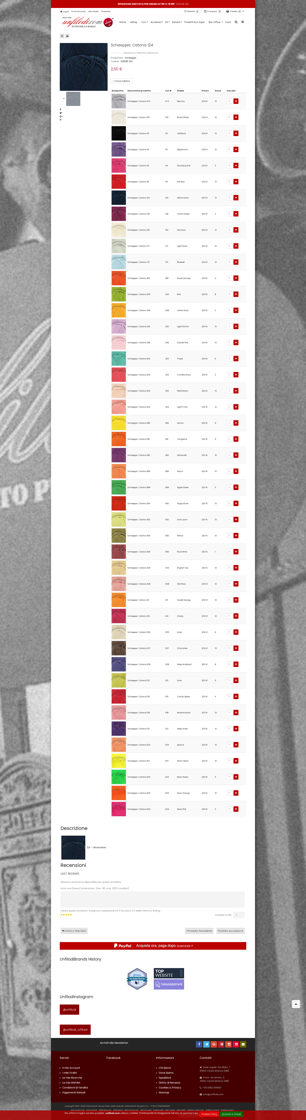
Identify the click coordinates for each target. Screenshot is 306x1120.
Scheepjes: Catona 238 (138, 342)
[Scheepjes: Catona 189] (119, 278)
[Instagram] (228, 1044)
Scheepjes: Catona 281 (138, 439)
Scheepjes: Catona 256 (138, 374)
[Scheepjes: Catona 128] (119, 213)
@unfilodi (69, 1010)
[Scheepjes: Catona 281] (119, 438)
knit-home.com (78, 1110)
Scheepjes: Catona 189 (138, 278)
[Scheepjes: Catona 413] (119, 615)
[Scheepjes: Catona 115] (119, 181)
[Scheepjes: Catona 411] (119, 599)
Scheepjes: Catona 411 (138, 600)
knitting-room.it (212, 1110)
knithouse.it (158, 1110)
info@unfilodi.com (213, 1094)
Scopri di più (183, 945)
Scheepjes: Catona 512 (138, 680)
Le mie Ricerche (72, 1078)
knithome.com (105, 1110)
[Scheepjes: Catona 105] (119, 117)
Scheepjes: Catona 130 (138, 230)
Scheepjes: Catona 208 (138, 310)
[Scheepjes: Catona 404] (119, 567)
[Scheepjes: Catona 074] (119, 101)
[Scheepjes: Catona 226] (119, 326)
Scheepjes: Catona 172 (138, 246)
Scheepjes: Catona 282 (138, 455)
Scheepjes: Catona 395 (138, 535)
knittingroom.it (227, 1110)
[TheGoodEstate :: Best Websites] (169, 978)
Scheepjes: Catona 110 (138, 133)
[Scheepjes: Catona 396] (119, 551)
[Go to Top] (296, 1004)
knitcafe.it (181, 1110)
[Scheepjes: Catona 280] (119, 422)
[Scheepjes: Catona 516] (119, 696)
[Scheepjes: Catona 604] (119, 808)
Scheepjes (130, 57)
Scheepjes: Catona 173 (138, 262)
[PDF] (62, 36)
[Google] (214, 1044)
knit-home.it (91, 1110)
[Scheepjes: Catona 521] (119, 728)
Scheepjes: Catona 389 (138, 487)
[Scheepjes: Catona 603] (119, 792)
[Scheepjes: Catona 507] (119, 648)
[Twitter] (206, 1044)
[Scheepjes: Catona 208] (119, 310)
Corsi (228, 22)
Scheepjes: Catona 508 (138, 664)
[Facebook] (199, 1044)
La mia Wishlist (71, 1082)
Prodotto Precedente (200, 931)
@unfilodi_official (75, 1030)
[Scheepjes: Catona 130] (119, 229)
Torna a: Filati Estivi (75, 931)
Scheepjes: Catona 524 (138, 744)
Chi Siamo (165, 1068)
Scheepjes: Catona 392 (138, 519)
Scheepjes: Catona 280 (138, 423)
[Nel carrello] (235, 101)
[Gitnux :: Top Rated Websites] (137, 978)
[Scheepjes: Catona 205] (119, 294)
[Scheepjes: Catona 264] (119, 406)
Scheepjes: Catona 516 (138, 696)
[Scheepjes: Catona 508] (119, 664)
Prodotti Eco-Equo (195, 22)
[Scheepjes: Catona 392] (119, 519)
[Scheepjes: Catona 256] (119, 374)
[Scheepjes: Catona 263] (119, 390)
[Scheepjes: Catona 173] (119, 261)
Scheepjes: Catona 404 (138, 567)
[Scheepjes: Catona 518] (119, 712)
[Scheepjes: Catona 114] (119, 165)
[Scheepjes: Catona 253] (119, 358)
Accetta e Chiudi (231, 1114)
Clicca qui (182, 4)
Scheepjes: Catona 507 (138, 648)
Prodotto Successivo (230, 931)
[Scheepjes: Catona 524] (119, 744)
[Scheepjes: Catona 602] (119, 776)
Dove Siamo (166, 1073)
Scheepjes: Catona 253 (138, 358)
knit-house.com (132, 1110)
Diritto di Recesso (169, 1082)
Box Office (215, 22)
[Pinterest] (221, 1044)
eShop (133, 22)
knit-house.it (146, 1110)
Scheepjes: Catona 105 (138, 117)
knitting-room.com (195, 1110)
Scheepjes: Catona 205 (138, 294)
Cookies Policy (209, 1114)
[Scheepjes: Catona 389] (119, 487)
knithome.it (118, 1110)
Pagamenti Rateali (73, 1092)
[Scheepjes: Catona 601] (119, 760)
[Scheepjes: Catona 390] (119, 503)
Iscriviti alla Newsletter (114, 1043)
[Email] (243, 1044)
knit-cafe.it (170, 1110)
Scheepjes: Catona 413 (138, 616)
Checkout (105, 11)
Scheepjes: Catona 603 (138, 793)
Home (122, 22)
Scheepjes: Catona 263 (138, 390)
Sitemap (164, 1092)
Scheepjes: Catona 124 (138, 197)
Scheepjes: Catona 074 (138, 101)
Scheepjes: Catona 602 (138, 777)
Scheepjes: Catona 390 (138, 503)
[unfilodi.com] (88, 23)
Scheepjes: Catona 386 (138, 471)
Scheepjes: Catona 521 (138, 728)
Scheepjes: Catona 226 (138, 326)
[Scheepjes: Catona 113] (119, 149)
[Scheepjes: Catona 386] (119, 471)
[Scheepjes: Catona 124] (119, 197)
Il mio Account (79, 11)
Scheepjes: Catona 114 (138, 165)
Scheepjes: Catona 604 (138, 809)
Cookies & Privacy (170, 1087)
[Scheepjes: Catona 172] (119, 245)
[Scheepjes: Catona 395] (119, 535)
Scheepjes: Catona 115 (138, 181)
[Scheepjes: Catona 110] (119, 133)
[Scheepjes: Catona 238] (119, 342)
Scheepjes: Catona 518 (138, 712)
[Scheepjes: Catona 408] (119, 583)
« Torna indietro (121, 81)
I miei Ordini (69, 1073)
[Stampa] (67, 36)
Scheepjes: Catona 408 (138, 584)
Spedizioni (165, 1078)
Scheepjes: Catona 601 (138, 761)
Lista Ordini (93, 11)
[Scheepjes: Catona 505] (119, 631)
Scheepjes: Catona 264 (138, 407)
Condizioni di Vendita (75, 1087)
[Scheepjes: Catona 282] (119, 455)
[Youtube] (236, 1044)
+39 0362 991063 (211, 1087)
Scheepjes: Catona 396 (138, 551)
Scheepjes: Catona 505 (138, 632)
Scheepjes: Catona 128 (138, 213)
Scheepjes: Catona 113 (138, 149)
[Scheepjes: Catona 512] (119, 680)
